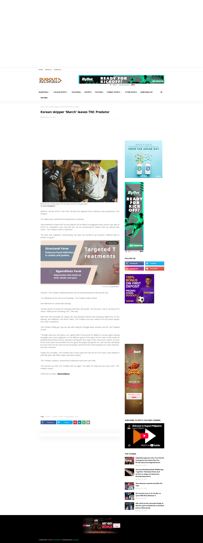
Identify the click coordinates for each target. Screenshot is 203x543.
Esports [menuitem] (88, 92)
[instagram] (134, 269)
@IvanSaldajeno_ (64, 374)
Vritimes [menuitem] (44, 98)
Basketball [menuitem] (43, 92)
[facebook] (134, 263)
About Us (48, 70)
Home (41, 70)
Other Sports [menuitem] (131, 92)
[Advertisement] (80, 138)
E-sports (55, 417)
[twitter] (154, 263)
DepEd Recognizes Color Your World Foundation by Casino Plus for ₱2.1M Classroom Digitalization (150, 460)
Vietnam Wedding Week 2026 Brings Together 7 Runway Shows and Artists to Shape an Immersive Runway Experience (150, 472)
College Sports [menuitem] (60, 92)
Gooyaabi (75, 540)
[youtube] (154, 269)
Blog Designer (56, 540)
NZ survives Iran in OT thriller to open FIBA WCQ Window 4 (148, 494)
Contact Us (57, 70)
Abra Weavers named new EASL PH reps (149, 484)
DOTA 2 (48, 417)
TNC (47, 107)
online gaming (69, 417)
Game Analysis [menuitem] (146, 92)
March (61, 417)
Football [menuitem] (99, 92)
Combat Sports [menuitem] (113, 92)
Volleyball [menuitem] (76, 92)
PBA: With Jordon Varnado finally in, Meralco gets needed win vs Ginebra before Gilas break (150, 505)
